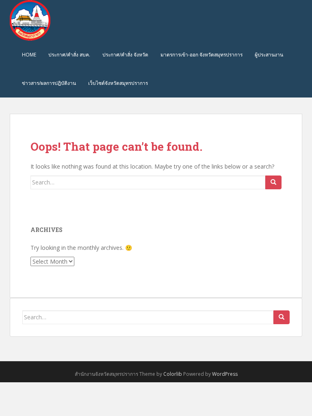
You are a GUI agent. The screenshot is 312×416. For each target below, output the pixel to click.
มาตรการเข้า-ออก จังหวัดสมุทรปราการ (201, 54)
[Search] (273, 182)
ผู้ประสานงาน (269, 54)
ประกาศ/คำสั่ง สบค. (69, 54)
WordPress (225, 373)
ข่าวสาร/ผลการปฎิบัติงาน (49, 83)
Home (29, 54)
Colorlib (172, 373)
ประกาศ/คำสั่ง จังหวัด (125, 54)
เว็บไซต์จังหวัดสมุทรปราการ (118, 83)
